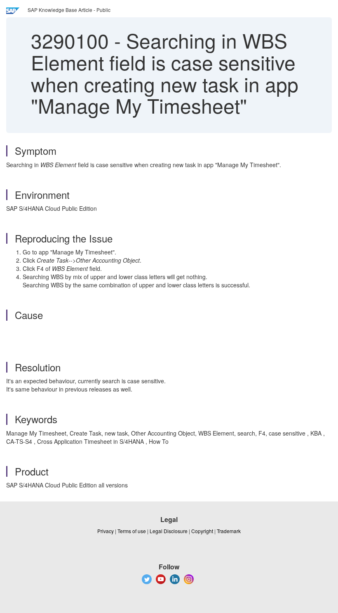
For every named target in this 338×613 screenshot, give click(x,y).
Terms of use (131, 530)
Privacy (105, 530)
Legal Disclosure (169, 530)
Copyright (202, 530)
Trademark (229, 530)
